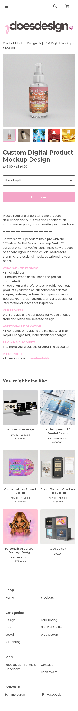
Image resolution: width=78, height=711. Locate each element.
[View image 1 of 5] (9, 135)
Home (9, 597)
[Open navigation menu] (6, 6)
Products (47, 597)
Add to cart (39, 197)
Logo (8, 627)
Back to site (49, 672)
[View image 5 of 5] (68, 135)
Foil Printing (49, 620)
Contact (47, 665)
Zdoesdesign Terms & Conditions (20, 667)
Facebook (54, 694)
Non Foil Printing (52, 627)
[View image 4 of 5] (54, 135)
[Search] (55, 6)
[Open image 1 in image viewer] (39, 90)
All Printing (12, 642)
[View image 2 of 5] (24, 135)
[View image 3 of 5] (39, 135)
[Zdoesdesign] (39, 27)
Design (10, 47)
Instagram (18, 694)
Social (9, 635)
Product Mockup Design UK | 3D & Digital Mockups (38, 43)
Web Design (49, 635)
